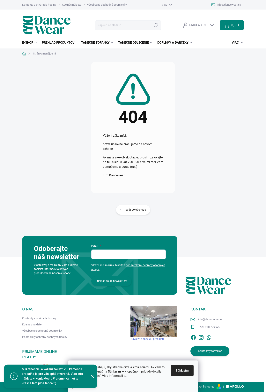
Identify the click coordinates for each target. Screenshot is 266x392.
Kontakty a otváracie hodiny (39, 4)
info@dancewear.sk (210, 319)
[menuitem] (30, 42)
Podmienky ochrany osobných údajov (44, 336)
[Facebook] (193, 337)
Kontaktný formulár (210, 350)
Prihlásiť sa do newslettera (111, 280)
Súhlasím (182, 370)
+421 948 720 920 (209, 326)
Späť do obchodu (135, 209)
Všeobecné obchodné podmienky (107, 4)
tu (125, 376)
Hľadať (156, 25)
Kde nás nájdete (71, 4)
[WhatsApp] (209, 337)
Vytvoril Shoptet (204, 386)
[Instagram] (201, 337)
